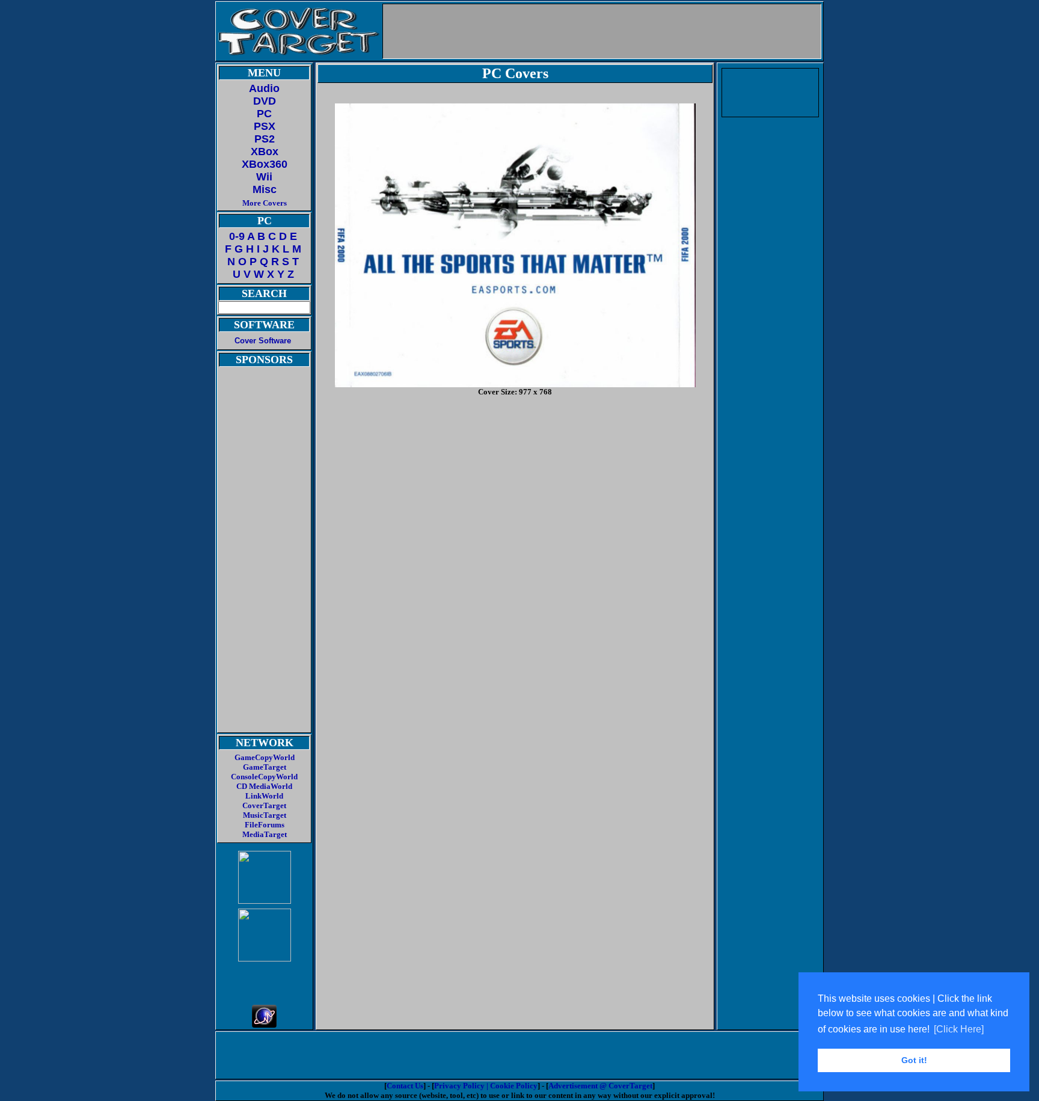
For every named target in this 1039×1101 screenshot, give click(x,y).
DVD (264, 101)
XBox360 (264, 164)
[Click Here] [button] (959, 1029)
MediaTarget (264, 834)
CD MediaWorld (264, 786)
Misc (265, 189)
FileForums (264, 824)
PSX (264, 126)
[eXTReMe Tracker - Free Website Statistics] (264, 1024)
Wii (264, 177)
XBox (264, 152)
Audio (264, 88)
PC (264, 114)
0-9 (237, 236)
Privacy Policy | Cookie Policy (486, 1085)
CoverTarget (264, 805)
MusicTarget (264, 815)
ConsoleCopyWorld (264, 776)
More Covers (264, 202)
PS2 (264, 139)
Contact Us (405, 1085)
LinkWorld (264, 795)
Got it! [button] (914, 1060)
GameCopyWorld (264, 757)
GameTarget (264, 766)
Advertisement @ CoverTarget (600, 1085)
